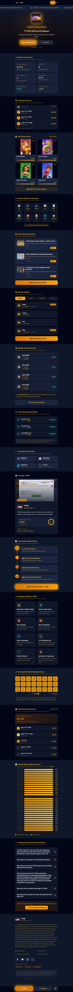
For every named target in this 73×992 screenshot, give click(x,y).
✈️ (17, 959)
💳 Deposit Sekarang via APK (36, 338)
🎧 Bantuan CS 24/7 (42, 954)
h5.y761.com (19, 966)
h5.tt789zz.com (37, 966)
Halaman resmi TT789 (45, 979)
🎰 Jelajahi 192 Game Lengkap (36, 189)
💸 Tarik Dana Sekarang (36, 402)
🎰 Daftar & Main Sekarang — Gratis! (37, 587)
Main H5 (46, 42)
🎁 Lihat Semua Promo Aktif (36, 282)
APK (54, 2)
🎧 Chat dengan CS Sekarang (36, 907)
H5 (57, 2)
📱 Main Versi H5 (41, 951)
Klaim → (53, 248)
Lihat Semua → (53, 136)
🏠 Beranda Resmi (20, 951)
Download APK (29, 42)
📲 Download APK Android (22, 954)
